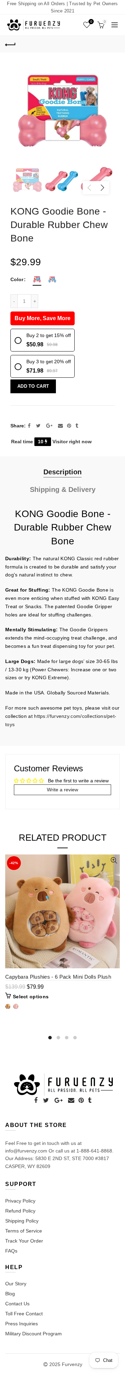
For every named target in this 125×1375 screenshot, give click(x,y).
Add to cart (33, 386)
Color (16, 279)
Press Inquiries (21, 1323)
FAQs (11, 1251)
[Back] (10, 44)
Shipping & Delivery (62, 489)
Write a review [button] (62, 789)
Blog (10, 1293)
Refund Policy (20, 1211)
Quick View (114, 860)
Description (62, 472)
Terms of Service (23, 1231)
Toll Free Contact (24, 1313)
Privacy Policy (20, 1201)
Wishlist (91, 21)
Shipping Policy (22, 1221)
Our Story (15, 1283)
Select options (31, 996)
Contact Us (17, 1303)
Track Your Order (24, 1241)
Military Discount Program (33, 1333)
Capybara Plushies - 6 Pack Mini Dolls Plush (58, 977)
